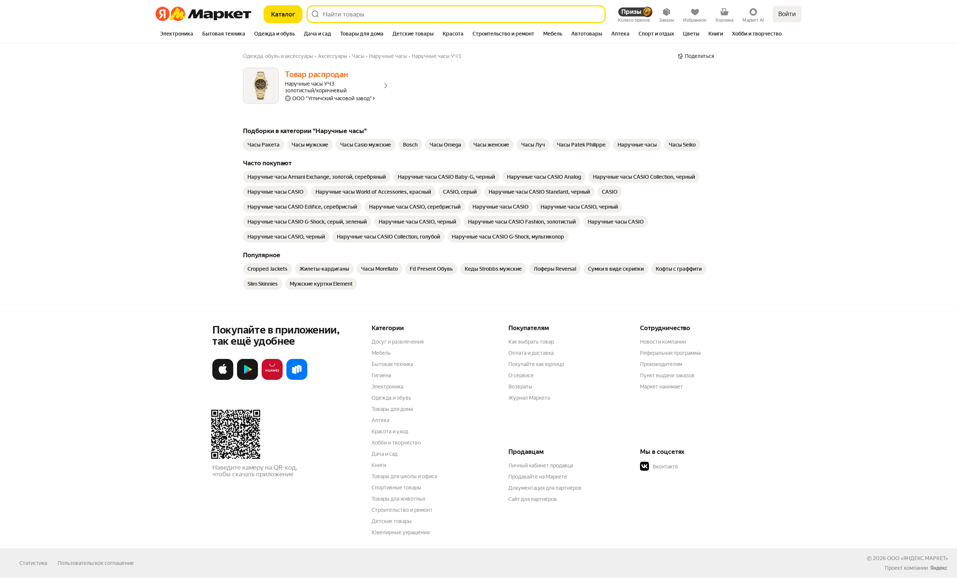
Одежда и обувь (391, 398)
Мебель (381, 353)
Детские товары (392, 521)
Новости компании (663, 342)
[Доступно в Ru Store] (296, 378)
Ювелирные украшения (401, 532)
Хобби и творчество (396, 443)
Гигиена (381, 375)
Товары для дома (392, 409)
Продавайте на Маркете (537, 477)
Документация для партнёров (545, 488)
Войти (787, 14)
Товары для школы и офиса (404, 476)
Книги (379, 465)
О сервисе (521, 375)
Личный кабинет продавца (540, 465)
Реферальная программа (670, 353)
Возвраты (520, 387)
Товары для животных (398, 499)
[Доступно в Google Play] (247, 378)
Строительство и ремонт (402, 510)
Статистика (33, 563)
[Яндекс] (938, 568)
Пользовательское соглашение (96, 563)
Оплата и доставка (531, 353)
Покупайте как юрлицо (536, 364)
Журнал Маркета (529, 398)
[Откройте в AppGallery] (272, 378)
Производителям (661, 364)
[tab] (177, 34)
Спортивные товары (396, 488)
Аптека (380, 420)
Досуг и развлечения (398, 342)
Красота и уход (390, 431)
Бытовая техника (392, 364)
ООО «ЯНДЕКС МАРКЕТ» (917, 558)
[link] (263, 145)
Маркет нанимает (661, 387)
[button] (692, 466)
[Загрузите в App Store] (222, 378)
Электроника (387, 387)
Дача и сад (384, 454)
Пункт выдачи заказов (667, 375)
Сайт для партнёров (532, 499)
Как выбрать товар (531, 342)
